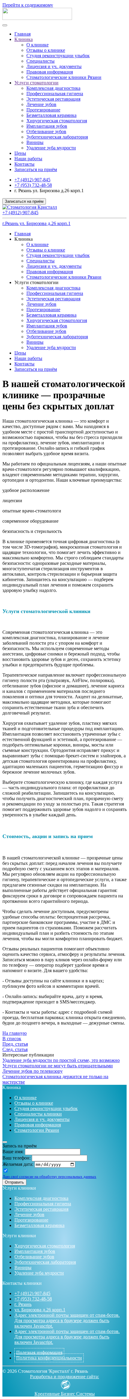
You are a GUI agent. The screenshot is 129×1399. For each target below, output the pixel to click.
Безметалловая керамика (51, 115)
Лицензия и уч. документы (54, 66)
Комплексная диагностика (53, 88)
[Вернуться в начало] (37, 18)
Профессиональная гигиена (54, 93)
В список (11, 1038)
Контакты (24, 164)
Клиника (23, 39)
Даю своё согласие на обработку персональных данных (49, 1176)
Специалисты (40, 61)
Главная (22, 33)
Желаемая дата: (17, 1164)
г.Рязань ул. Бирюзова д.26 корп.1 (36, 223)
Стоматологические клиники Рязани (63, 77)
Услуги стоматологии (36, 82)
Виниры (35, 142)
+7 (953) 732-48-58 (33, 185)
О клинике (37, 44)
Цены (20, 153)
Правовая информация (49, 71)
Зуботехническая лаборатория (57, 136)
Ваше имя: (13, 1151)
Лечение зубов (41, 104)
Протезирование (43, 109)
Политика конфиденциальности (49, 1357)
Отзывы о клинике (45, 50)
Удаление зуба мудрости (51, 147)
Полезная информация (39, 1352)
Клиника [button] (23, 239)
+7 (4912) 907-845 (32, 179)
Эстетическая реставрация (53, 99)
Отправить (14, 1182)
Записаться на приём (35, 169)
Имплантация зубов (46, 126)
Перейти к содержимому (27, 5)
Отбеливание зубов (46, 131)
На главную (14, 1033)
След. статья (15, 1049)
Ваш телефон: (16, 1157)
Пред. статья (15, 1044)
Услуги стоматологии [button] (36, 282)
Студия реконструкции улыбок (58, 55)
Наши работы (28, 158)
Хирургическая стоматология (56, 120)
